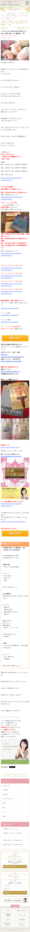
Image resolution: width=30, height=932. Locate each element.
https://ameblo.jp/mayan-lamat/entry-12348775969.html (11, 505)
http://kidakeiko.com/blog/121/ (9, 322)
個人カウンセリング (22, 910)
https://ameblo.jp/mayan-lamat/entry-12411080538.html (11, 269)
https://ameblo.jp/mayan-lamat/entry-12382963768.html (11, 198)
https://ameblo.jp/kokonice (10, 371)
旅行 (4, 807)
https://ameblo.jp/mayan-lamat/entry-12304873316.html (11, 179)
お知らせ (5, 816)
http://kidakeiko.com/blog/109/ (9, 315)
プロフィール (22, 915)
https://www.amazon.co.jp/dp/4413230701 (13, 521)
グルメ (4, 811)
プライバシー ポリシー (22, 924)
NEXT (21, 775)
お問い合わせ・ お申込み (8, 924)
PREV (8, 775)
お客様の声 (5, 794)
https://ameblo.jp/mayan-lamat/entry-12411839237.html (11, 285)
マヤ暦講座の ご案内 (7, 915)
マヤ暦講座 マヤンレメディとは (10, 828)
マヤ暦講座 (5, 790)
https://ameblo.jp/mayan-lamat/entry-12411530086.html (11, 277)
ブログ (8, 919)
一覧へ (15, 775)
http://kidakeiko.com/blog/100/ (9, 308)
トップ (2, 13)
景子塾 (4, 803)
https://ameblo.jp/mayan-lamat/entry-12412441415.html (11, 292)
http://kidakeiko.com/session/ (11, 456)
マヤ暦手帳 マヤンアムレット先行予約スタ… (13, 833)
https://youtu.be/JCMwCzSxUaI (10, 447)
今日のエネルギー (12, 13)
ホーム (8, 910)
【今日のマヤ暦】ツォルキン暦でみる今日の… (13, 840)
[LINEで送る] (4, 767)
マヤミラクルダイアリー (8, 798)
